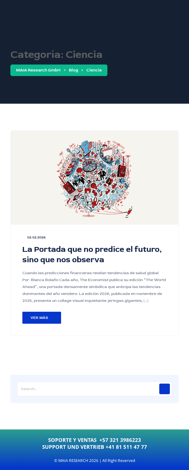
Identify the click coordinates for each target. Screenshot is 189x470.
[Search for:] (94, 389)
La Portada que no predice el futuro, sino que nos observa (92, 254)
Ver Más (39, 317)
